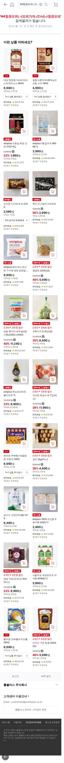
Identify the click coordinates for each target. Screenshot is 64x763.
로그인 (15, 676)
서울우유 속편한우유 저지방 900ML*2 (45, 577)
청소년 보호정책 (52, 722)
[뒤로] (6, 4)
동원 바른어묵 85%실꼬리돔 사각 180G (45, 82)
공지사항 (6, 722)
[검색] (46, 4)
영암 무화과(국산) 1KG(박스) (15, 580)
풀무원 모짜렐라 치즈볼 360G (16, 641)
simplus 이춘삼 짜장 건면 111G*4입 (15, 145)
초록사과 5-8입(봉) (42, 331)
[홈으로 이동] (12, 4)
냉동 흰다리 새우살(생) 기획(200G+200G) (15, 333)
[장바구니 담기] (24, 68)
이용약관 (18, 722)
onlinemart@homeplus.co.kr (26, 701)
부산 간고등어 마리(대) (44, 203)
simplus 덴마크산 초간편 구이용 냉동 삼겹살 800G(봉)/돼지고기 (16, 269)
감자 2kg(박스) (40, 459)
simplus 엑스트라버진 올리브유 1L (15, 393)
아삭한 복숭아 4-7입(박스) (45, 397)
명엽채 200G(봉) (41, 270)
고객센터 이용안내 (15, 696)
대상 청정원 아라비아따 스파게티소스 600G (16, 82)
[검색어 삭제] (40, 4)
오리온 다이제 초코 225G (16, 205)
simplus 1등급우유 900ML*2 (44, 145)
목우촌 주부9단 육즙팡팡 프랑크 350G (15, 457)
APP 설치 (46, 676)
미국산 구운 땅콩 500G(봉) (44, 644)
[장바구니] (56, 4)
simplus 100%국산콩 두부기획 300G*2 (45, 521)
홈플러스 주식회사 (15, 685)
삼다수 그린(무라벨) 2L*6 (16, 517)
